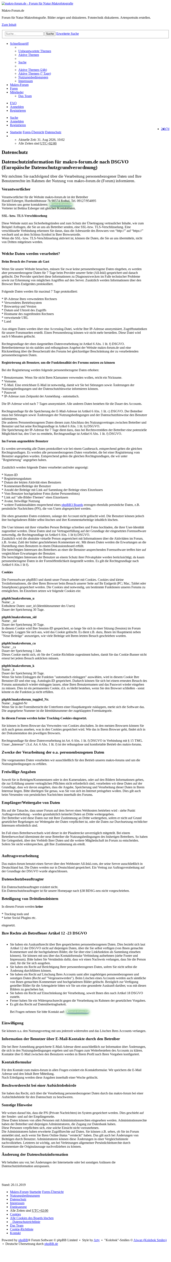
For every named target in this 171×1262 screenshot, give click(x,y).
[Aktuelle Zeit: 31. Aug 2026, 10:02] (11, 136)
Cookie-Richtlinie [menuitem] (21, 1229)
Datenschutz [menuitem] (18, 1199)
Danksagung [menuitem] (18, 1207)
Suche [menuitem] (22, 62)
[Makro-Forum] (37, 3)
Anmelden (17, 121)
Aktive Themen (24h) (32, 70)
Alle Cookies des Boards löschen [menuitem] (32, 1218)
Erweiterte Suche (67, 33)
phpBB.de (51, 1244)
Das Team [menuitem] (25, 96)
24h (163, 129)
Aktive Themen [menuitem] (28, 55)
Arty (97, 1240)
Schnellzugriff (19, 43)
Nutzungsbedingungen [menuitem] (33, 77)
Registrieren (18, 125)
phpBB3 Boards (72, 505)
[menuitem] (93, 70)
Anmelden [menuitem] (17, 107)
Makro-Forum (19, 85)
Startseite (16, 132)
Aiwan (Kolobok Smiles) (150, 1240)
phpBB (23, 1240)
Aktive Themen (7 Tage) (34, 73)
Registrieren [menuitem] (18, 110)
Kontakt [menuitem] (15, 1233)
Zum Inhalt (9, 24)
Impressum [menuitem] (25, 81)
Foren (14, 88)
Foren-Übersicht (53, 1192)
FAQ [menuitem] (13, 103)
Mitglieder (17, 92)
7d (167, 129)
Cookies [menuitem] (15, 1214)
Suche (50, 33)
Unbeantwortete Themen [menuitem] (34, 51)
